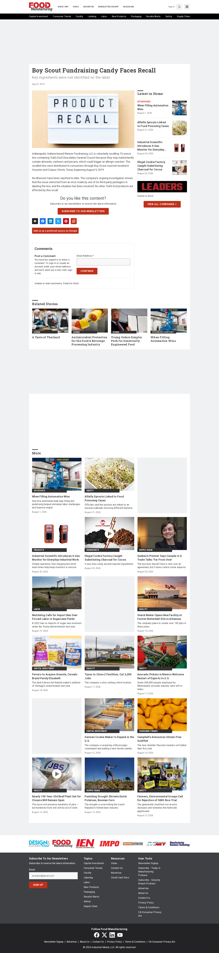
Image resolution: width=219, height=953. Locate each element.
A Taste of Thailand (46, 337)
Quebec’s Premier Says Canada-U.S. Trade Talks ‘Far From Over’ (160, 557)
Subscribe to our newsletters (83, 211)
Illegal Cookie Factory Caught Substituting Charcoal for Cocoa (151, 165)
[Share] (43, 221)
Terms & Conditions (135, 941)
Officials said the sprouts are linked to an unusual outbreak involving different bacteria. (109, 506)
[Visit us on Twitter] (104, 935)
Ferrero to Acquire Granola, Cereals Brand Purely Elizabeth (54, 676)
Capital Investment (44, 668)
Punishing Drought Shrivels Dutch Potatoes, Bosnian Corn (106, 798)
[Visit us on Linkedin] (112, 935)
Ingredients (92, 550)
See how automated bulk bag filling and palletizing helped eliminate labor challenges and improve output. (56, 504)
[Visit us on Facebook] (96, 935)
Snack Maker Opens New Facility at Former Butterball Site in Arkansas (159, 617)
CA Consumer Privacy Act (162, 941)
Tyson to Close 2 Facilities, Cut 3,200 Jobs (108, 676)
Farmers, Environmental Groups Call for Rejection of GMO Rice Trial (160, 798)
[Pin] (66, 221)
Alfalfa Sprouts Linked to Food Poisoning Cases (153, 124)
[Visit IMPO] (109, 843)
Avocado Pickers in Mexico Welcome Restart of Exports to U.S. (160, 676)
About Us (84, 941)
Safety (90, 490)
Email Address (85, 256)
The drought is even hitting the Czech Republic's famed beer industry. (105, 806)
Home (37, 332)
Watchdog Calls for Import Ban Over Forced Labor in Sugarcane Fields (55, 617)
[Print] (35, 221)
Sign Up (38, 884)
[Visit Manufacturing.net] (156, 843)
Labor (37, 609)
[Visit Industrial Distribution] (133, 843)
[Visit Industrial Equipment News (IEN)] (85, 843)
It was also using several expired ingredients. (109, 564)
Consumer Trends (148, 731)
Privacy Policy (114, 941)
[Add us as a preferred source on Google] (74, 221)
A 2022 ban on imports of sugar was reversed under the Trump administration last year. (56, 625)
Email (32, 870)
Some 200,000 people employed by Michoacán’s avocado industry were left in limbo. (159, 686)
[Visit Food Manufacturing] (62, 843)
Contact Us (98, 941)
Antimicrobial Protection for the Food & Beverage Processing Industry (89, 341)
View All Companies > (162, 204)
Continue (87, 271)
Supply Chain (145, 550)
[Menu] (187, 7)
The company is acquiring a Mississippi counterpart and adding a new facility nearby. (108, 747)
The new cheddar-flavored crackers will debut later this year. (162, 747)
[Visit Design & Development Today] (39, 843)
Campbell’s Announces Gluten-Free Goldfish (159, 738)
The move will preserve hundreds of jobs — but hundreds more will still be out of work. (55, 806)
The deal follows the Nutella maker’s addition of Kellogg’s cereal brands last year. (56, 684)
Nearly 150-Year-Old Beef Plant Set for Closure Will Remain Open (56, 798)
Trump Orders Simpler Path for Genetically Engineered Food (126, 341)
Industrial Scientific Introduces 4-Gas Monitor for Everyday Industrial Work (150, 146)
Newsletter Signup (53, 941)
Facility (143, 609)
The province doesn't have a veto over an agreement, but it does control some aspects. (161, 566)
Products (39, 550)
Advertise (72, 941)
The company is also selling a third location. (108, 682)
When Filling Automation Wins (152, 107)
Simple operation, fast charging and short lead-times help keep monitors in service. (54, 566)
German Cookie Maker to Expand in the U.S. (109, 738)
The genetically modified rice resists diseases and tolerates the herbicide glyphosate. (157, 808)
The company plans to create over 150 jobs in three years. (161, 625)
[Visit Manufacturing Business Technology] (180, 843)
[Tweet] (58, 221)
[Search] (179, 7)
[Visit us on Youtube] (120, 935)
